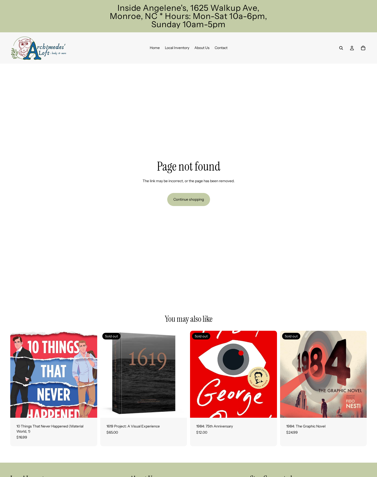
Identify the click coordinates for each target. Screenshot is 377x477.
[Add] (89, 409)
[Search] (341, 48)
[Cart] (363, 48)
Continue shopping (188, 199)
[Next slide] (179, 374)
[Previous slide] (108, 374)
